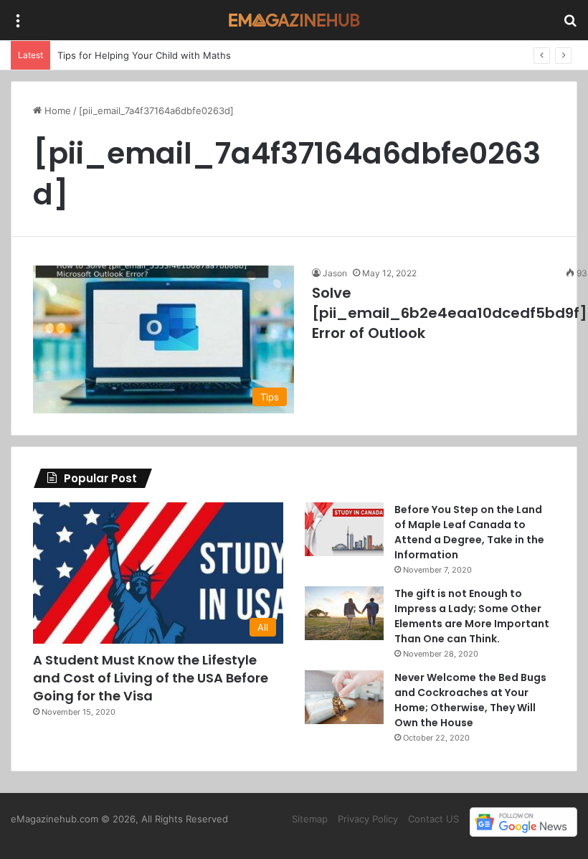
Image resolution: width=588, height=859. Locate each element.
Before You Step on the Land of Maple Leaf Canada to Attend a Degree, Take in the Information (469, 532)
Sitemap (310, 819)
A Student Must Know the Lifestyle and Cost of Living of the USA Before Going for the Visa (150, 678)
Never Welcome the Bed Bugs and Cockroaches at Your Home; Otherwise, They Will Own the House (470, 700)
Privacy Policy (368, 819)
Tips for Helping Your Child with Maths (144, 55)
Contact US (433, 819)
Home (56, 110)
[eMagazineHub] (294, 20)
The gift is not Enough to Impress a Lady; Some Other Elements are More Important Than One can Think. (471, 616)
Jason (335, 273)
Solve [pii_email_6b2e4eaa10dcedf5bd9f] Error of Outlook (449, 313)
